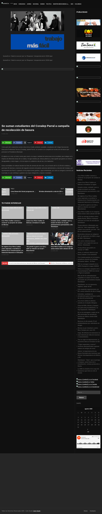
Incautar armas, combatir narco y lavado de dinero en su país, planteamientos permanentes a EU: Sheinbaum (89, 190)
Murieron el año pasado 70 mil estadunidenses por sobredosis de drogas (88, 323)
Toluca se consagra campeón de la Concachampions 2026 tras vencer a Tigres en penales (88, 271)
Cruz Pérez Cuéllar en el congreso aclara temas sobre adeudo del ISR (89, 213)
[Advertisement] (13, 480)
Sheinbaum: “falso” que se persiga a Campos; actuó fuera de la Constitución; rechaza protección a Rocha (89, 363)
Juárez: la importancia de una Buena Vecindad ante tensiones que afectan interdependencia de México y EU (89, 354)
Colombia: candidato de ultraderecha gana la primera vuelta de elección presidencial (89, 296)
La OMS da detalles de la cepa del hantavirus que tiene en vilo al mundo (88, 371)
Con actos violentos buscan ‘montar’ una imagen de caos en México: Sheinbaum (88, 243)
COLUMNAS (78, 4)
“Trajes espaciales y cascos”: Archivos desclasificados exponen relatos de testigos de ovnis (88, 346)
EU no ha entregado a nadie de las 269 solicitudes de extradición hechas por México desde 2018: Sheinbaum (88, 315)
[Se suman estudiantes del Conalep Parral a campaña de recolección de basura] (13, 213)
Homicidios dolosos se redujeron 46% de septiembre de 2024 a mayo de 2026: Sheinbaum (89, 236)
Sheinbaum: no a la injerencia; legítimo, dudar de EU (87, 285)
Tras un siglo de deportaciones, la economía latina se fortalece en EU (89, 340)
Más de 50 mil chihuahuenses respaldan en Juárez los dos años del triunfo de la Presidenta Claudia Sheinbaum (89, 279)
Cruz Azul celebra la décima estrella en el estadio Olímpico (87, 302)
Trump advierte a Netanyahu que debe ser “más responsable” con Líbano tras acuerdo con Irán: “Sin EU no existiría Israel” (89, 228)
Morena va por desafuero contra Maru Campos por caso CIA (88, 329)
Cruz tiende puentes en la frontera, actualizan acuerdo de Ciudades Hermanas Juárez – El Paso (89, 259)
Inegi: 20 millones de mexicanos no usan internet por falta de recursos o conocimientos (89, 335)
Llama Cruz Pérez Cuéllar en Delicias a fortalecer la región (87, 183)
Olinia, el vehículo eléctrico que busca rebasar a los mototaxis (88, 253)
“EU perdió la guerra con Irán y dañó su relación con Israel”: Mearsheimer (36, 248)
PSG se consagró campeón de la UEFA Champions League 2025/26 (88, 265)
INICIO (15, 4)
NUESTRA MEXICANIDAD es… (61, 4)
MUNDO (42, 4)
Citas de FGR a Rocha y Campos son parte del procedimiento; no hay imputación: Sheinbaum (88, 307)
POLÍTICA (48, 4)
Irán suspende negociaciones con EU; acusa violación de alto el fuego (89, 290)
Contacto (93, 511)
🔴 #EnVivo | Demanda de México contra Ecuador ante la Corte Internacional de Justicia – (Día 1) (65, 263)
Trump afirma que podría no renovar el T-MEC (86, 249)
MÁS (72, 4)
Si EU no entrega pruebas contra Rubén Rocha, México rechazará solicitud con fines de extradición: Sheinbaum (88, 219)
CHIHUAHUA (22, 4)
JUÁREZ (29, 4)
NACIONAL (36, 4)
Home (85, 511)
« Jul (88, 429)
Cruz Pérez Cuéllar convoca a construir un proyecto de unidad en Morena (12, 222)
